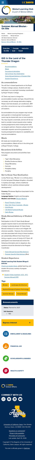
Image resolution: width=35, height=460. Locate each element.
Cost (13, 50)
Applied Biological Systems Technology (16, 289)
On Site (6, 50)
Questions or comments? (17, 431)
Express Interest (10, 322)
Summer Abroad (8, 294)
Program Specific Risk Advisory (15, 254)
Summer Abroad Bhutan (8, 40)
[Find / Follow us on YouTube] (20, 399)
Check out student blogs (9, 266)
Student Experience (11, 79)
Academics (4, 36)
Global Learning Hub (22, 9)
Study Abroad (15, 36)
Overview (6, 48)
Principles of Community (17, 436)
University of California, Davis (13, 424)
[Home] (6, 10)
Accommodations (11, 66)
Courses (16, 48)
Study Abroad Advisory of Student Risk (17, 76)
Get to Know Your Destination (14, 74)
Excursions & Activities (12, 71)
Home (3, 33)
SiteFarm (27, 448)
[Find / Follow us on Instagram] (3, 399)
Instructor (25, 48)
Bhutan (5, 285)
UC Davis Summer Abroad (9, 38)
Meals (7, 69)
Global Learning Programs (15, 33)
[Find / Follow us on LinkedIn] (15, 399)
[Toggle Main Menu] (3, 2)
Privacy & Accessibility (17, 433)
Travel (20, 50)
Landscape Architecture (19, 285)
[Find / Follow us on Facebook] (9, 399)
